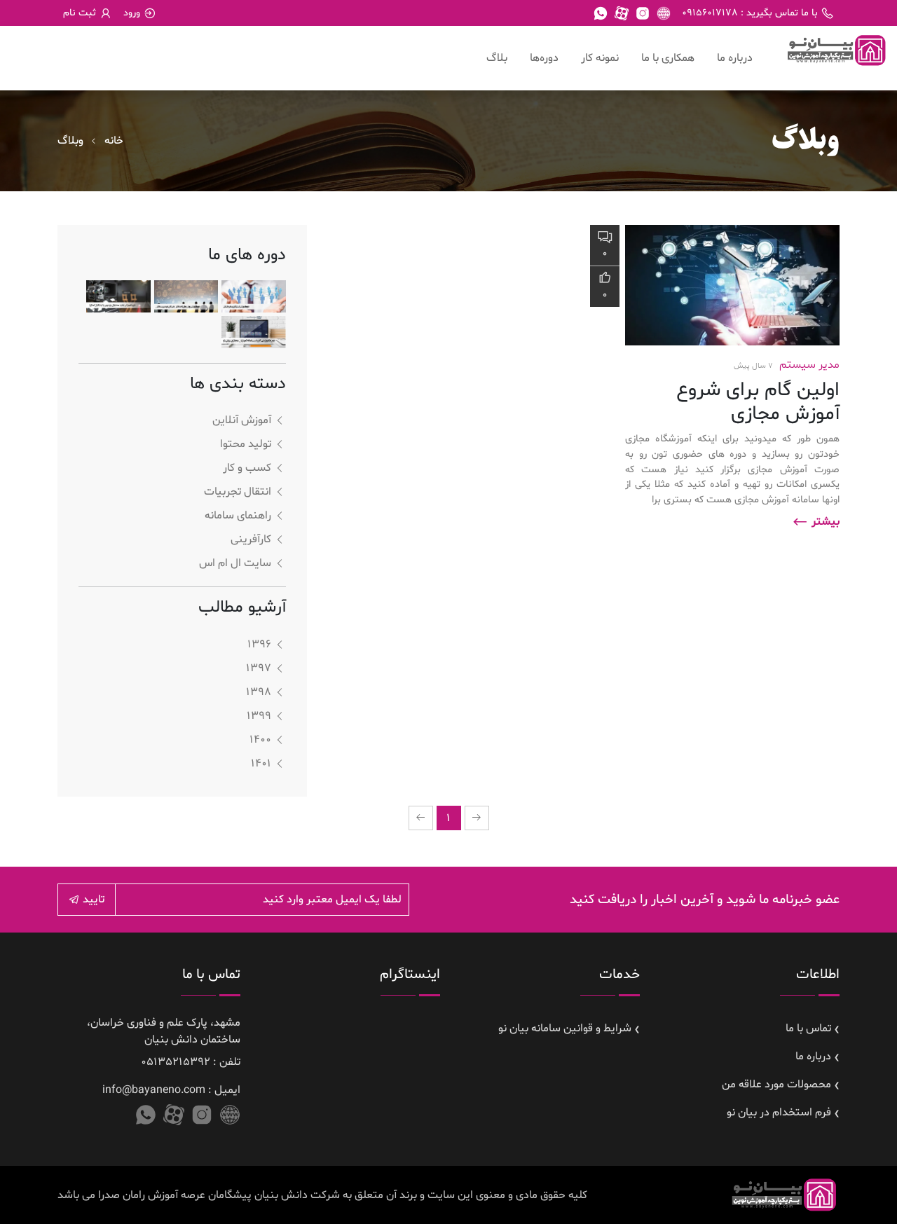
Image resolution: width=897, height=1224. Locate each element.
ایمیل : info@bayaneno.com (171, 1090)
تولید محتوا (245, 444)
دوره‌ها (544, 58)
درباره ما (735, 58)
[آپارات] (622, 13)
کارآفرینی (251, 539)
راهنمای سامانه (238, 515)
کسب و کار (247, 468)
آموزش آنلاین (241, 420)
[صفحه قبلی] (477, 818)
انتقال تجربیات (237, 492)
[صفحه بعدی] (421, 818)
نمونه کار (600, 58)
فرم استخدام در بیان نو (779, 1112)
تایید (92, 899)
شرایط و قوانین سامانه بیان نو (564, 1028)
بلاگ (496, 58)
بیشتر (824, 522)
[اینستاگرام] (643, 13)
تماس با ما (808, 1028)
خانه (113, 141)
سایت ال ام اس (235, 563)
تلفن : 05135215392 (190, 1062)
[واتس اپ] (601, 13)
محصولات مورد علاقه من (776, 1084)
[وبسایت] (664, 13)
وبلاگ (70, 141)
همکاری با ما (667, 58)
